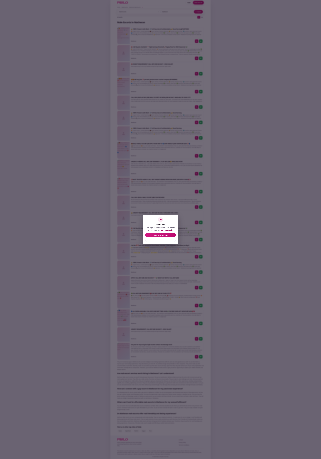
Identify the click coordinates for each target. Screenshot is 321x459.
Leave (160, 240)
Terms (161, 230)
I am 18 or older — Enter (160, 235)
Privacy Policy (169, 230)
